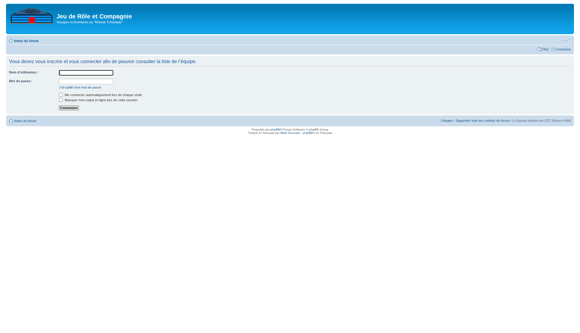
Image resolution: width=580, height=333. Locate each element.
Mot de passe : (20, 81)
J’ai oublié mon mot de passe (80, 87)
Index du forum (26, 41)
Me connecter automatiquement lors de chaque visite (103, 95)
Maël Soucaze (290, 132)
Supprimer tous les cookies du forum (482, 120)
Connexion (563, 49)
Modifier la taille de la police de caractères (566, 39)
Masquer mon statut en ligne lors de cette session (100, 100)
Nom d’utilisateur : (24, 72)
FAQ (545, 49)
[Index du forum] (32, 14)
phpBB (275, 129)
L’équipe (447, 120)
